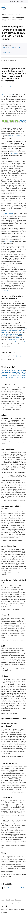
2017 (17, 14)
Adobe (13, 370)
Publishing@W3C (8, 213)
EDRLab (13, 375)
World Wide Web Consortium (17, 909)
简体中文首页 (23, 1)
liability (6, 911)
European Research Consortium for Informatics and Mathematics (12, 335)
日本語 (19, 48)
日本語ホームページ (14, 1)
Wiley (6, 379)
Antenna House (21, 370)
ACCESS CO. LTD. (6, 370)
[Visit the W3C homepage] (3, 7)
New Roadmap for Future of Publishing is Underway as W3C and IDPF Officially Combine (13, 19)
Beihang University (12, 339)
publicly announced (14, 135)
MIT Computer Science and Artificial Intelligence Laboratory (13, 330)
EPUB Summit (8, 241)
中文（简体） (6, 48)
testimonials (8, 87)
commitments (15, 153)
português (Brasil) (8, 52)
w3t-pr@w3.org (16, 356)
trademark (11, 911)
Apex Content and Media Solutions (11, 372)
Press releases (10, 14)
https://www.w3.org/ (7, 94)
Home (3, 14)
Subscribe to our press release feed (14, 888)
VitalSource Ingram (14, 377)
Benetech (4, 375)
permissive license (21, 911)
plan (23, 141)
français (14, 48)
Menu (22, 7)
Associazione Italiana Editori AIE (16, 374)
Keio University (20, 337)
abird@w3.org (5, 290)
